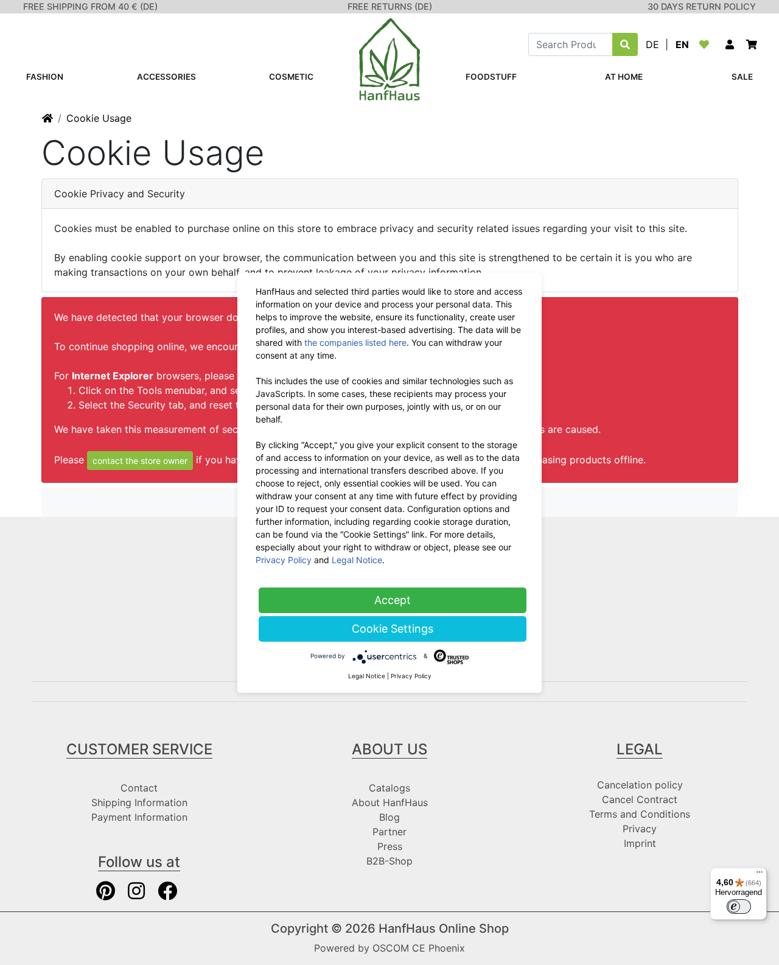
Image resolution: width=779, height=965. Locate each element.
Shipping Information (139, 802)
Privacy (640, 829)
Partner (389, 832)
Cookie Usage (98, 118)
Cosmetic (291, 77)
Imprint (640, 843)
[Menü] (759, 875)
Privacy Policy (284, 560)
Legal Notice (357, 560)
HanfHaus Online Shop (444, 928)
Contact (139, 788)
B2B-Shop (389, 861)
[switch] (739, 906)
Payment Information (139, 817)
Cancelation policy (640, 785)
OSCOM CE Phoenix (418, 948)
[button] (730, 44)
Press (389, 846)
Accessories (166, 77)
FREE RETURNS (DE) (390, 6)
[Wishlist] (706, 44)
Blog (389, 817)
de (652, 44)
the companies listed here (355, 342)
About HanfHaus (390, 802)
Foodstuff (491, 77)
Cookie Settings (392, 628)
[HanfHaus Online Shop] (389, 58)
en (682, 44)
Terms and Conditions (639, 814)
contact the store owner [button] (140, 460)
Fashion (44, 77)
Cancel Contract (639, 799)
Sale (742, 77)
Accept (392, 600)
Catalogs (389, 788)
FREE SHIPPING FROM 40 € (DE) (90, 6)
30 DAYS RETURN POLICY (702, 6)
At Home (624, 77)
